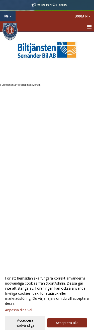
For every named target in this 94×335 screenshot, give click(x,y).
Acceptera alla (67, 322)
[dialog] (47, 301)
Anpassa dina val (18, 310)
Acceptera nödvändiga (25, 323)
